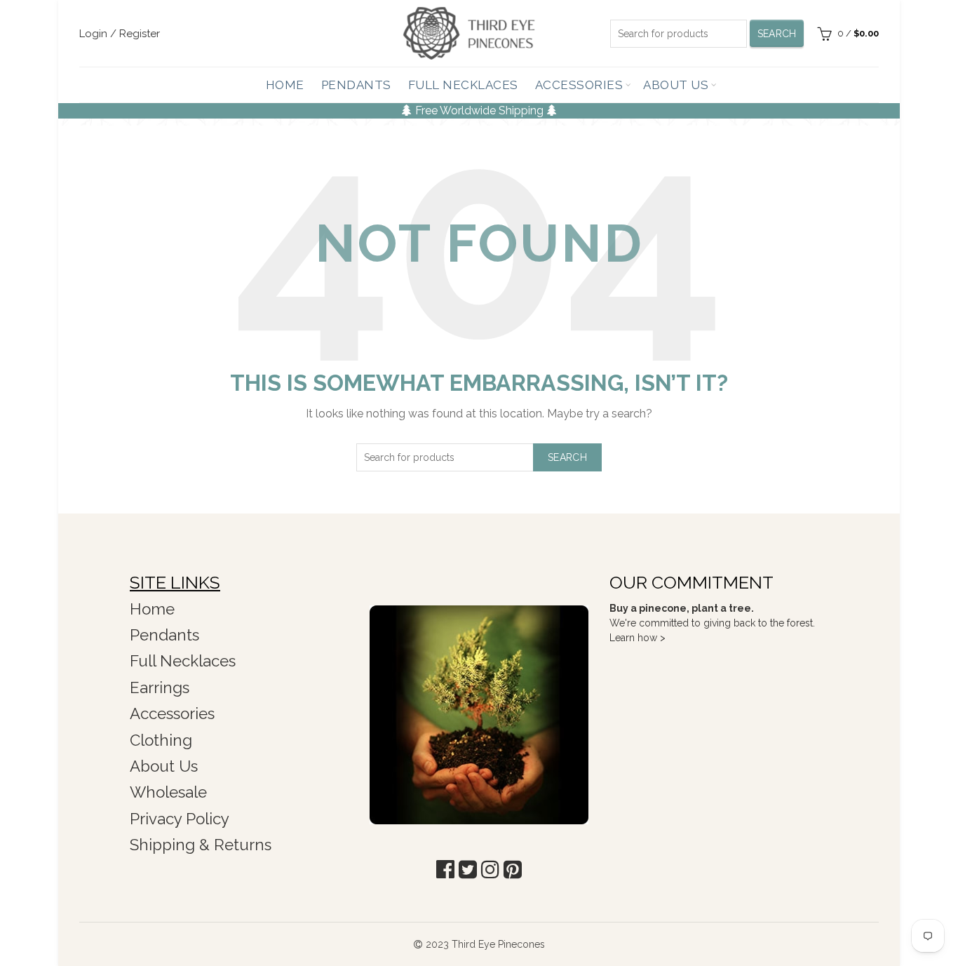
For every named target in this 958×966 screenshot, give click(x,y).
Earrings (159, 687)
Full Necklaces (463, 85)
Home (285, 85)
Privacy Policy (179, 819)
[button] (445, 869)
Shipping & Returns (200, 845)
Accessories (579, 85)
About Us (675, 85)
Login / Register (119, 33)
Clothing (161, 740)
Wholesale (168, 792)
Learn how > (637, 637)
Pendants (356, 85)
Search (777, 33)
